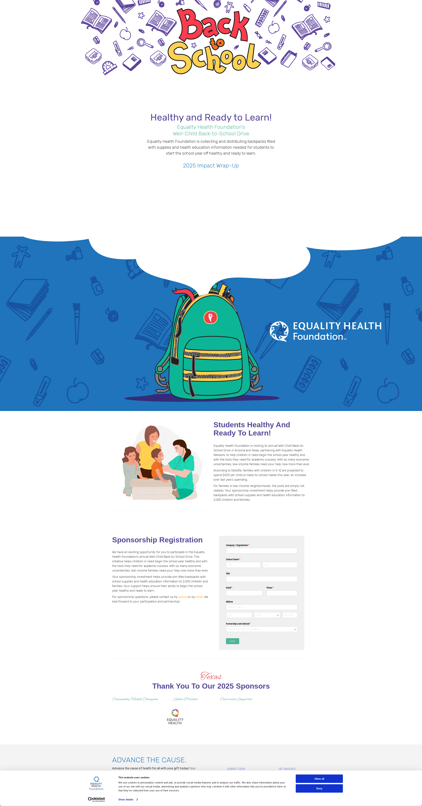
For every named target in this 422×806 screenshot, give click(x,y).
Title (228, 573)
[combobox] (267, 615)
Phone (274, 587)
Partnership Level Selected (242, 623)
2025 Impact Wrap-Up (211, 165)
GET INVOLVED (287, 768)
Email (233, 587)
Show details (125, 799)
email (199, 597)
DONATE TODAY (236, 768)
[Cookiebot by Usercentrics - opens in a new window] (96, 799)
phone (182, 597)
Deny (319, 788)
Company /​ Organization (241, 545)
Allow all (319, 778)
